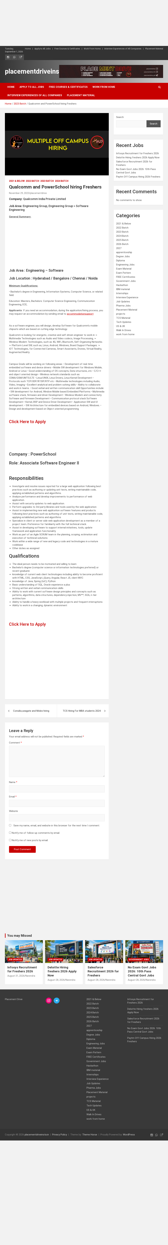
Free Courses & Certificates (67, 48)
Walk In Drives (123, 330)
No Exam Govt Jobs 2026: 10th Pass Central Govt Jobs (142, 971)
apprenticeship (124, 252)
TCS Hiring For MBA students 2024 (82, 710)
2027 (118, 248)
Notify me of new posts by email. (30, 840)
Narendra (30, 975)
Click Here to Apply (27, 421)
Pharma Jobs (123, 305)
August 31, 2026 (15, 975)
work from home (125, 334)
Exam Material (123, 268)
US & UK (120, 326)
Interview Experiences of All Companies (122, 48)
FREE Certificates (125, 276)
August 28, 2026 (56, 980)
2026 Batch (122, 244)
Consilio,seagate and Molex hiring (31, 710)
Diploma (120, 260)
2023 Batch (47, 181)
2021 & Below (17, 181)
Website (13, 811)
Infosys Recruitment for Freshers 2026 (137, 153)
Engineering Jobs (125, 264)
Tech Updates (123, 322)
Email (13, 796)
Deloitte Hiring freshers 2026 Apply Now (137, 157)
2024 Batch (61, 181)
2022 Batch (32, 181)
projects (120, 313)
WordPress (129, 1134)
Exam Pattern (123, 272)
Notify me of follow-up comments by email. (36, 832)
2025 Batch (122, 240)
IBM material (123, 289)
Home (28, 48)
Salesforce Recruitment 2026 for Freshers (103, 971)
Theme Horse (89, 1134)
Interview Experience (127, 297)
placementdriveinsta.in (38, 71)
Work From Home (92, 48)
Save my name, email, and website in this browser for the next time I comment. (56, 825)
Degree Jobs (123, 256)
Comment (15, 742)
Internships (122, 293)
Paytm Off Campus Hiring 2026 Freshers (138, 176)
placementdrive (38, 193)
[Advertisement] (84, 23)
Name (13, 782)
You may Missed (19, 936)
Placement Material (154, 48)
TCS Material (123, 317)
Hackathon (122, 285)
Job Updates (123, 301)
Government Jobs (126, 281)
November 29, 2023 (19, 193)
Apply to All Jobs (42, 48)
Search (120, 117)
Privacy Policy (59, 1134)
